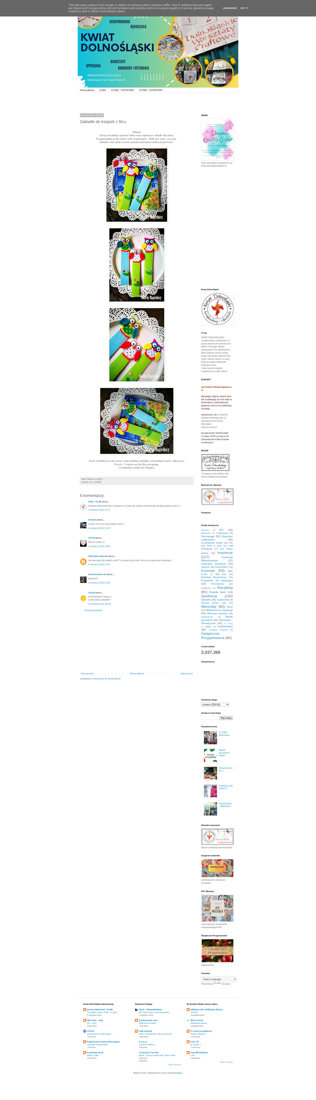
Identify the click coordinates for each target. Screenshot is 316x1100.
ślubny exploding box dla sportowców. (155, 1034)
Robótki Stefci (217, 592)
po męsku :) (196, 1044)
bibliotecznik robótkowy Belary (207, 1009)
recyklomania (225, 626)
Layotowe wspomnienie (97, 1044)
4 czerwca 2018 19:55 (99, 546)
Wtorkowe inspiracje (217, 613)
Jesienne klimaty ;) (147, 1044)
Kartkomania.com (148, 1020)
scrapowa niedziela (218, 630)
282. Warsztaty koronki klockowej (154, 1012)
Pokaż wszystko (174, 1065)
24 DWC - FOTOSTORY (122, 90)
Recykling (225, 588)
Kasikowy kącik (95, 1052)
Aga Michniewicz (199, 1052)
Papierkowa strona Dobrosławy (103, 1041)
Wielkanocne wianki (147, 1023)
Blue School (197, 1020)
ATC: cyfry (92, 1023)
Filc (91, 482)
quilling (208, 626)
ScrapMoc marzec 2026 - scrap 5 (102, 1012)
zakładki (97, 482)
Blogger (178, 1073)
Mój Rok (221, 574)
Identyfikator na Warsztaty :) (99, 1034)
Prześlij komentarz (93, 610)
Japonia (205, 567)
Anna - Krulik (95, 501)
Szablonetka (223, 600)
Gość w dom (214, 546)
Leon (193, 1055)
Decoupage (208, 536)
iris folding (228, 624)
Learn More (230, 8)
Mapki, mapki (93, 1055)
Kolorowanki (221, 567)
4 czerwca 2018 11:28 (99, 528)
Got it (244, 8)
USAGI (91, 538)
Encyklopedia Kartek (212, 543)
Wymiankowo (207, 617)
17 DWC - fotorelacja (224, 733)
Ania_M (194, 1041)
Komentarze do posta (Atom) (106, 678)
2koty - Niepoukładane (150, 1009)
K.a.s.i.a (143, 1041)
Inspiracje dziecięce (213, 563)
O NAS (102, 90)
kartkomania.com (97, 574)
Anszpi (91, 592)
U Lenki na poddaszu (201, 1031)
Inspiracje (225, 553)
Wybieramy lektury (199, 1023)
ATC (221, 529)
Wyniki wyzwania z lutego (224, 753)
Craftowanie (222, 533)
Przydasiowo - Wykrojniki (225, 804)
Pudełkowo (206, 588)
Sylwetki (205, 599)
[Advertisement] (136, 642)
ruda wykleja (145, 1031)
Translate (225, 984)
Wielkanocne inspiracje (219, 610)
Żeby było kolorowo (98, 556)
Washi (230, 607)
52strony (205, 530)
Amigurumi (205, 533)
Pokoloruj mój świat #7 (226, 787)
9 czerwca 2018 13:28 (99, 582)
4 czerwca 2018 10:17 (99, 510)
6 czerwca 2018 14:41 (99, 564)
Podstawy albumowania (214, 577)
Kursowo (208, 571)
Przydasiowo (217, 584)
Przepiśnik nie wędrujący (217, 580)
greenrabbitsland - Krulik (100, 1009)
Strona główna (87, 90)
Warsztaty (209, 606)
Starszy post (186, 673)
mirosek (92, 520)
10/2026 (194, 1012)
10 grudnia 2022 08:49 (99, 604)
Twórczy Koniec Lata (213, 603)
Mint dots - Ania (95, 1020)
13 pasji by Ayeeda (149, 1052)
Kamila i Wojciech (198, 1034)
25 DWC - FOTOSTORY (151, 90)
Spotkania (209, 596)
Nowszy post (87, 673)
